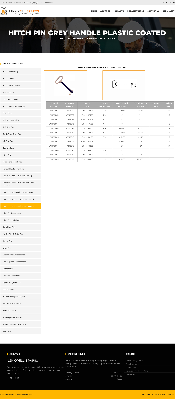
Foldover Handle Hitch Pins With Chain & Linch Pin (19, 183)
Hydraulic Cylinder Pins (12, 282)
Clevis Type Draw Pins (12, 134)
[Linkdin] (174, 2)
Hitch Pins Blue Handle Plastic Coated (18, 199)
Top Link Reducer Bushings (14, 106)
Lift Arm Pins (8, 141)
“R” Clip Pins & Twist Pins (13, 234)
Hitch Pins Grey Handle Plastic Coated (18, 206)
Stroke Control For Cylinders (14, 324)
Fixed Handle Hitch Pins (12, 162)
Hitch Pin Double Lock (12, 213)
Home (94, 11)
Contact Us (153, 11)
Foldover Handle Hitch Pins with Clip (17, 176)
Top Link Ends (8, 78)
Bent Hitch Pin (9, 227)
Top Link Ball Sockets (11, 85)
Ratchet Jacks (8, 289)
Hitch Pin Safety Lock (11, 220)
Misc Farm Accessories (12, 303)
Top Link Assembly (10, 71)
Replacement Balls (10, 99)
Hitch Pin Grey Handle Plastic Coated (102, 67)
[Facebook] (163, 2)
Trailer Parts (131, 367)
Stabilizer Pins (8, 127)
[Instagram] (171, 2)
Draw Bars (7, 113)
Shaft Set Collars (9, 310)
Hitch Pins (7, 155)
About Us (105, 11)
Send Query (168, 11)
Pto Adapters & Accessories (14, 261)
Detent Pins (8, 268)
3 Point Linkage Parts (74, 38)
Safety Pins (7, 241)
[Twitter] (167, 2)
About (143, 394)
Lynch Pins (7, 248)
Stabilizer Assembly (11, 120)
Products (118, 11)
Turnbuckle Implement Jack (14, 296)
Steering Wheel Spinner (12, 317)
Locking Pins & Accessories (14, 255)
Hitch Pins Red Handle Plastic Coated (18, 192)
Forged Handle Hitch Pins (13, 169)
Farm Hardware (132, 364)
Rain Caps (7, 331)
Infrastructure (135, 11)
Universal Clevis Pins (11, 275)
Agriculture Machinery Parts (137, 371)
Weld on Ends (8, 92)
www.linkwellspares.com (25, 394)
